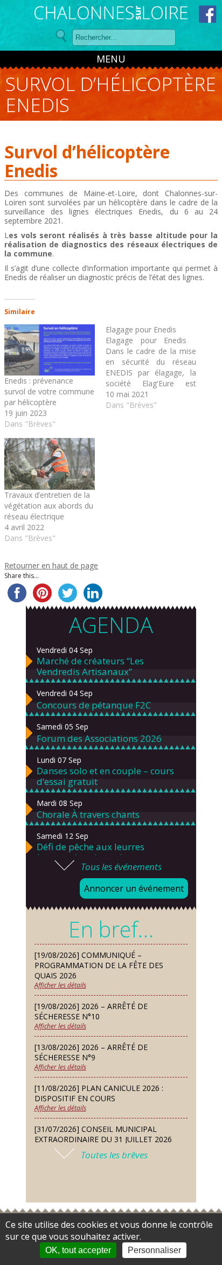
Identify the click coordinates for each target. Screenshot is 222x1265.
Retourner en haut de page (51, 565)
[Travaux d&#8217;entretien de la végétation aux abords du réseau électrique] (49, 464)
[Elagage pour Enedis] (156, 367)
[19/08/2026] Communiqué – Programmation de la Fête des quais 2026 (98, 965)
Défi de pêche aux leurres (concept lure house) (90, 852)
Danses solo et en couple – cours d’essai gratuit (105, 776)
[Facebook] (208, 14)
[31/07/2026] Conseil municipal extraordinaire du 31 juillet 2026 (103, 1134)
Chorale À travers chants (88, 814)
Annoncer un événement (134, 888)
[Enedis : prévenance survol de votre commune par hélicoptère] (49, 350)
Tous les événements (121, 866)
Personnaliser (154, 1250)
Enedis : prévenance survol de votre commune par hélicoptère (49, 391)
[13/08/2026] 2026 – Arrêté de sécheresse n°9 (91, 1052)
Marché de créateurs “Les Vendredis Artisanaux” (90, 666)
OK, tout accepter (78, 1250)
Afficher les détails (60, 985)
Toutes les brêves (114, 1155)
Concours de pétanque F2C (94, 705)
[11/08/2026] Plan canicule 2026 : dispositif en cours (98, 1093)
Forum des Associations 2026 (99, 738)
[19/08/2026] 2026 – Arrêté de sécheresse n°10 (91, 1011)
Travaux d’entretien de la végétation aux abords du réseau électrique (48, 506)
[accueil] (111, 14)
